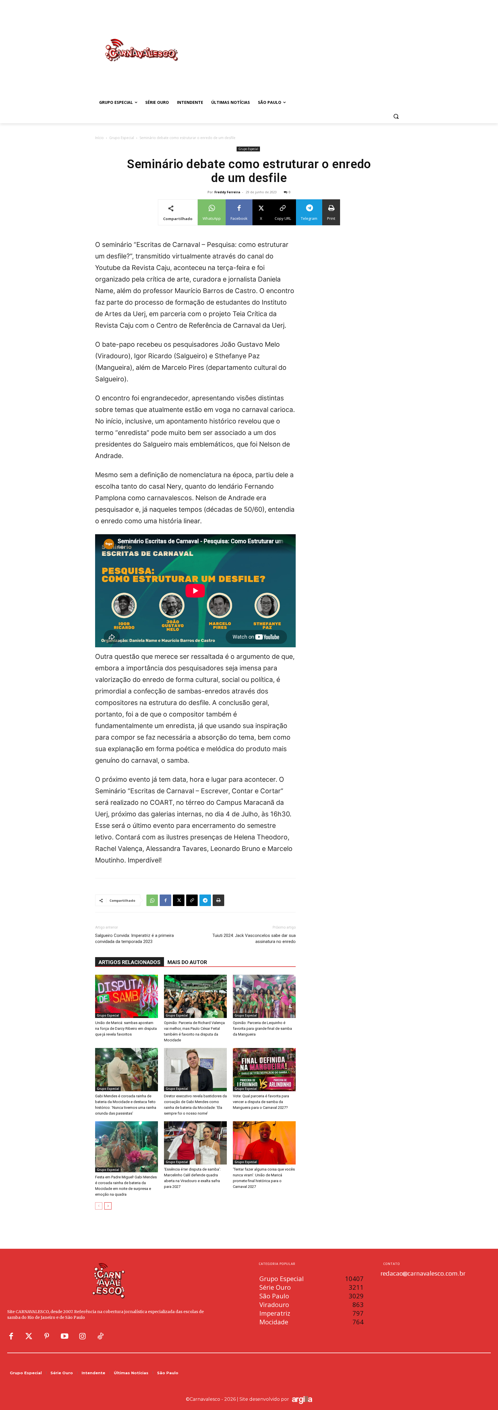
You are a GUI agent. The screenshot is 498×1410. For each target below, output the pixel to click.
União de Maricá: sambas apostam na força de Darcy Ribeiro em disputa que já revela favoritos (126, 1028)
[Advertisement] (295, 44)
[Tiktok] (100, 1336)
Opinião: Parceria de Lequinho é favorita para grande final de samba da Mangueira (262, 1028)
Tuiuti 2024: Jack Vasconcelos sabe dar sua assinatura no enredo (254, 938)
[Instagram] (82, 1336)
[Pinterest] (46, 1336)
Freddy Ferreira (227, 192)
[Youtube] (64, 1336)
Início (99, 137)
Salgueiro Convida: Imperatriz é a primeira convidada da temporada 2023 (134, 938)
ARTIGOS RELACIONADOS (130, 962)
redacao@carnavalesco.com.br (422, 1273)
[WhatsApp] (152, 900)
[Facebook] (165, 900)
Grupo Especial (121, 137)
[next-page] (108, 1206)
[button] (396, 116)
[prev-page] (98, 1206)
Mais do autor (187, 962)
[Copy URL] (192, 900)
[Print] (218, 900)
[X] (178, 900)
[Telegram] (205, 900)
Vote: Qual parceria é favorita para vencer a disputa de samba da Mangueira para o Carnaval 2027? (261, 1102)
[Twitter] (29, 1336)
